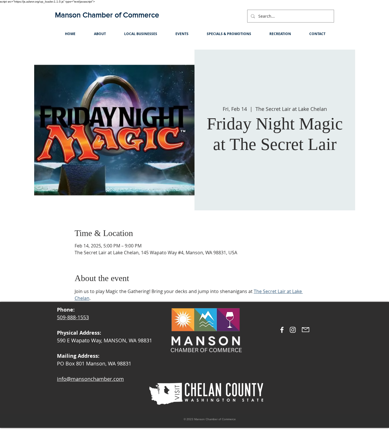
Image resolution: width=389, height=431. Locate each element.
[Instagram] (293, 330)
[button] (100, 34)
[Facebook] (282, 330)
